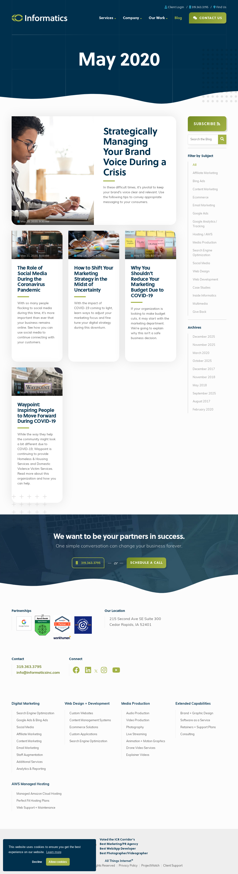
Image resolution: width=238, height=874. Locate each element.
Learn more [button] (53, 852)
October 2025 (202, 361)
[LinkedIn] (88, 670)
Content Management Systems (90, 720)
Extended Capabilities (193, 704)
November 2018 (204, 377)
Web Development (205, 279)
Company (131, 17)
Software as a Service (195, 720)
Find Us (221, 7)
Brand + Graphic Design (196, 713)
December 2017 (204, 369)
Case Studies (201, 287)
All (194, 165)
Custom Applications (83, 734)
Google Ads (200, 213)
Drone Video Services (140, 748)
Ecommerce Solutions (83, 727)
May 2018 (200, 385)
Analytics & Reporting (31, 769)
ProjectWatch (150, 865)
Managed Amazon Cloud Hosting (39, 793)
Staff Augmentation (30, 755)
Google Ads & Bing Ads (32, 720)
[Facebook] (76, 670)
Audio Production (137, 713)
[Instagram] (104, 670)
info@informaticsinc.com (38, 673)
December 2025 (204, 336)
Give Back (199, 312)
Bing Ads (199, 181)
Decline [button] (37, 861)
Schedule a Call (146, 562)
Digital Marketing (26, 704)
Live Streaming (136, 734)
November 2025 (204, 345)
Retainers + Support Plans (198, 727)
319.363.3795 (199, 7)
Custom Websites (81, 713)
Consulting (187, 734)
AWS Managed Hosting (30, 784)
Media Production (204, 242)
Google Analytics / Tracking (205, 224)
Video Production (137, 720)
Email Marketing (204, 205)
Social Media (201, 263)
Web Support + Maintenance (36, 807)
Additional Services (30, 762)
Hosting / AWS (202, 234)
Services (106, 17)
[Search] (222, 139)
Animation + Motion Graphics (145, 741)
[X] (96, 672)
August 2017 (201, 401)
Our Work (157, 17)
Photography (135, 727)
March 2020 (201, 353)
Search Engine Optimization (202, 253)
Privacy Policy (128, 865)
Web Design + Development (87, 704)
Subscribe (205, 123)
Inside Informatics (204, 295)
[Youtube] (116, 670)
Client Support (172, 865)
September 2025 (204, 393)
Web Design (201, 271)
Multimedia (200, 303)
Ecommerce (200, 197)
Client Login (175, 7)
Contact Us (210, 17)
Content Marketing (205, 189)
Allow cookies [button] (58, 861)
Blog (178, 17)
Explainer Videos (137, 755)
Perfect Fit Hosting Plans (33, 800)
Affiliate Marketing (205, 173)
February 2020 (203, 409)
